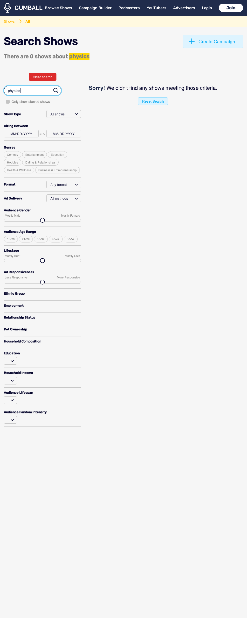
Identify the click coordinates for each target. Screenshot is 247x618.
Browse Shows (58, 8)
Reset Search (153, 101)
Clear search (42, 76)
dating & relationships (40, 162)
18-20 (11, 239)
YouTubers (156, 8)
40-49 (56, 239)
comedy (12, 154)
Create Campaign (217, 41)
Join (230, 7)
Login (207, 8)
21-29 (26, 239)
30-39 (41, 239)
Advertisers (184, 8)
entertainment (34, 154)
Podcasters (129, 8)
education (57, 154)
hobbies (12, 162)
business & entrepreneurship (57, 170)
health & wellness (19, 170)
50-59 (71, 239)
